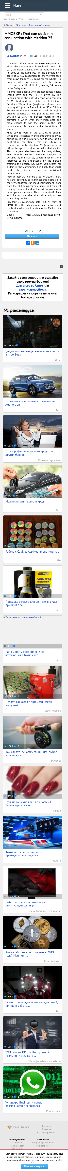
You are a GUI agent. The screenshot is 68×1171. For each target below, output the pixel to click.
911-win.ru (17, 1148)
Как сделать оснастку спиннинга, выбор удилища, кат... (31, 753)
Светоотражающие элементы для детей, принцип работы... (31, 1003)
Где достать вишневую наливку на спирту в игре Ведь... (32, 352)
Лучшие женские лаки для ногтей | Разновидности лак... (28, 803)
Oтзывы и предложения (29, 19)
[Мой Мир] (37, 243)
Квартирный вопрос (39, 24)
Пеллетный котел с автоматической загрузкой (28, 703)
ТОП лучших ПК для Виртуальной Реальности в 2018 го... (27, 1054)
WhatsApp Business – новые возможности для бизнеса (23, 1104)
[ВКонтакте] (28, 243)
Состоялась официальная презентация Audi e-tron (30, 402)
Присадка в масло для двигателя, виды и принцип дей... (32, 603)
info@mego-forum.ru (43, 1142)
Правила (46, 1129)
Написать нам (43, 1145)
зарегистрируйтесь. (33, 289)
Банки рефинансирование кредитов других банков (29, 453)
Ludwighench (14, 55)
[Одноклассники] (33, 243)
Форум (9, 24)
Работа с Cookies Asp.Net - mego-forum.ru (32, 551)
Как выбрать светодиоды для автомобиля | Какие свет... (24, 653)
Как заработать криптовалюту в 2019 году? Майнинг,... (29, 953)
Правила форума (10, 19)
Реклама (46, 1126)
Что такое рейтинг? (46, 1132)
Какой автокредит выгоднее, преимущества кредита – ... (24, 853)
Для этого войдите (30, 285)
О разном (21, 24)
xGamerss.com (17, 1145)
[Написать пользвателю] (25, 56)
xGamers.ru (17, 1142)
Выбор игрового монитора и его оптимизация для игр (26, 903)
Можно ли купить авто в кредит (26, 501)
